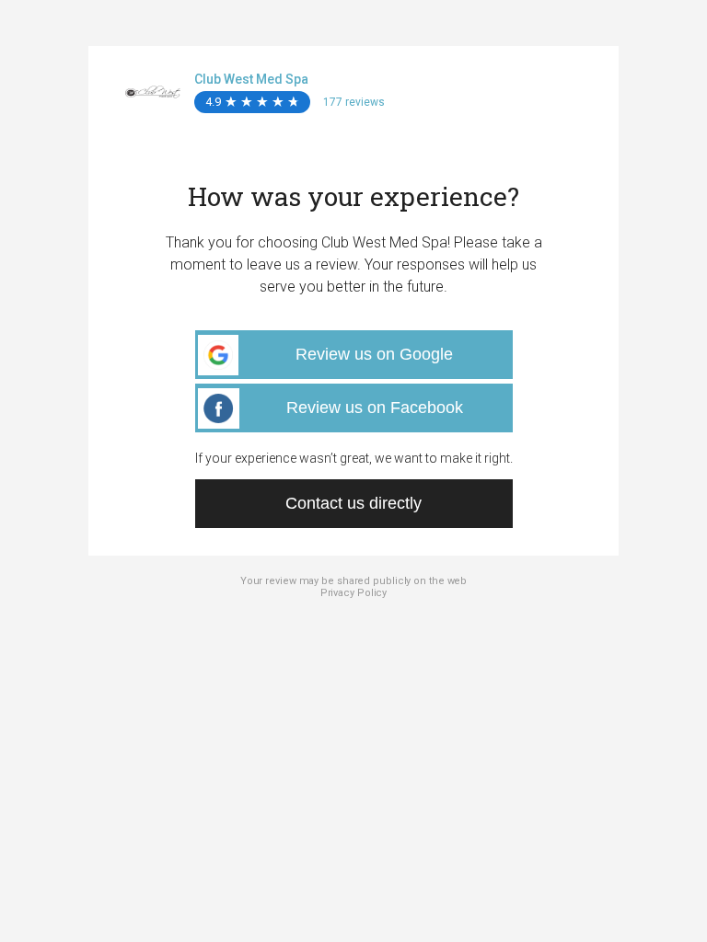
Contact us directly (353, 503)
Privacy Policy (354, 593)
